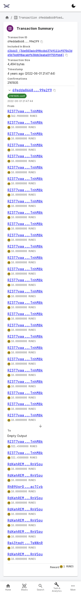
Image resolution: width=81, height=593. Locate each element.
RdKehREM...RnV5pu (25, 464)
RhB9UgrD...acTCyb (25, 487)
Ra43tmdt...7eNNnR (25, 543)
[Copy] (42, 42)
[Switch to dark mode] (73, 6)
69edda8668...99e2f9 (32, 90)
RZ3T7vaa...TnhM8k (25, 111)
